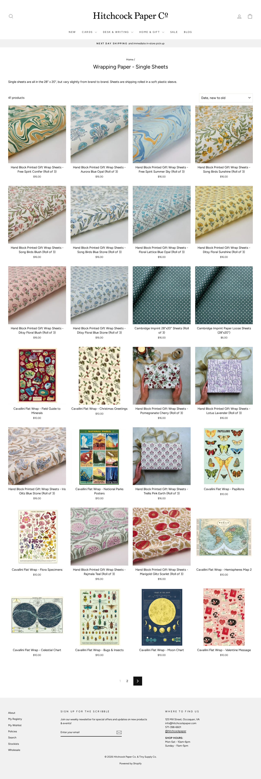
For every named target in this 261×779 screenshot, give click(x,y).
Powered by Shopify (130, 763)
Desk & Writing (116, 32)
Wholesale (14, 749)
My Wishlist (15, 725)
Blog (188, 32)
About (11, 712)
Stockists (13, 743)
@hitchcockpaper (175, 730)
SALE (174, 32)
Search (12, 737)
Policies (12, 731)
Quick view (37, 158)
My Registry (15, 718)
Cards (88, 32)
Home (129, 59)
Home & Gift (150, 32)
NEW (72, 32)
